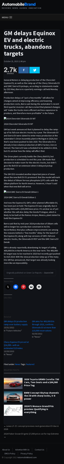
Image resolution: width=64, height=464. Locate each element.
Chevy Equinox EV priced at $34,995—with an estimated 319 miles (16, 345)
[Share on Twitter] (34, 70)
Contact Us (39, 449)
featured (30, 364)
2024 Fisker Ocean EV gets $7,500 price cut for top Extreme (31, 433)
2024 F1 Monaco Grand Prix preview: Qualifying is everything (39, 409)
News (17, 364)
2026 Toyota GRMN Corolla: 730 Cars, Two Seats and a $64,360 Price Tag (41, 382)
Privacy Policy (27, 453)
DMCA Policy (10, 453)
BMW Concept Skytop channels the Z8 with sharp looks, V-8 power (41, 395)
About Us (6, 449)
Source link (48, 272)
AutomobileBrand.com (27, 457)
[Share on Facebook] (23, 70)
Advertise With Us (22, 449)
